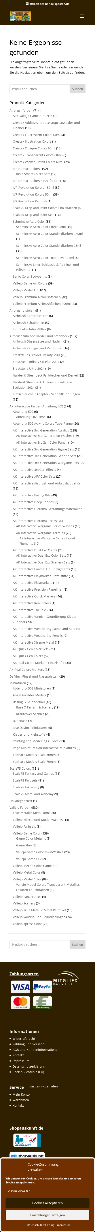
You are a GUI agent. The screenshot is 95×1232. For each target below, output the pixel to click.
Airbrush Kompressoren (30, 316)
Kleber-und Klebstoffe (29, 734)
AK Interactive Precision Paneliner (38, 589)
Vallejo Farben (20, 807)
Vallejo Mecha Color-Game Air (35, 866)
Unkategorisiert (21, 801)
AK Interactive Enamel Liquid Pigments (41, 569)
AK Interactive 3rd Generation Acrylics (41, 430)
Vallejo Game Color (27, 833)
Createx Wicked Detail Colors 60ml (38, 162)
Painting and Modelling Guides (36, 741)
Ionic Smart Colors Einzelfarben (36, 181)
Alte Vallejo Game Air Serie (32, 116)
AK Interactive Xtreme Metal (33, 642)
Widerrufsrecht (24, 1038)
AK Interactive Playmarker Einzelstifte (40, 576)
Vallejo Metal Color (26, 872)
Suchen (77, 89)
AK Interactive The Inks (30, 610)
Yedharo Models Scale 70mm (34, 761)
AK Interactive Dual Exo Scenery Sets (43, 562)
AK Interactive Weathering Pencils (38, 635)
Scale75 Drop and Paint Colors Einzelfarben (45, 208)
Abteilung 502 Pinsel (31, 417)
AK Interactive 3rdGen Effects (34, 469)
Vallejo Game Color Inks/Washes (39, 852)
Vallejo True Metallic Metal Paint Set (39, 910)
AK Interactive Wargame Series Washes (45, 526)
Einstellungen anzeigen (47, 1215)
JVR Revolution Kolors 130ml (33, 187)
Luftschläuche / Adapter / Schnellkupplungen (46, 394)
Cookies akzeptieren (47, 1203)
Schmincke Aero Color (29, 221)
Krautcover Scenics (30, 714)
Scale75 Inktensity (26, 787)
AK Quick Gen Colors (28, 656)
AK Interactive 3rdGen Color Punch (41, 442)
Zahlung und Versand (29, 1044)
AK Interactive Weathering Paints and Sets (44, 629)
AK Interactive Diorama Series (35, 521)
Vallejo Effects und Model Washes (38, 820)
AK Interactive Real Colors (32, 603)
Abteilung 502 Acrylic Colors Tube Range (43, 423)
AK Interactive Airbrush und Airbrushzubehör (46, 483)
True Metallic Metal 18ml (31, 813)
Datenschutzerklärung (40, 1225)
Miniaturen (18, 683)
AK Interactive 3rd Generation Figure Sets (43, 449)
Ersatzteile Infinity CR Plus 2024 (36, 362)
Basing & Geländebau (29, 702)
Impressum (63, 1225)
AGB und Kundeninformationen (36, 1049)
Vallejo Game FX (28, 859)
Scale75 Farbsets (25, 780)
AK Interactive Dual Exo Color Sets (41, 555)
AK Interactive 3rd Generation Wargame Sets (46, 463)
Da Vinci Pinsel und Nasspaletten (34, 676)
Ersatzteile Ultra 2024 (28, 368)
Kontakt (18, 1055)
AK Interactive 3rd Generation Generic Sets (44, 456)
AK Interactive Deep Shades (33, 502)
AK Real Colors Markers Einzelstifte (39, 663)
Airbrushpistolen (22, 310)
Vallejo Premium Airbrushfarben (37, 297)
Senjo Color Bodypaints (30, 276)
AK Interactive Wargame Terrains (40, 533)
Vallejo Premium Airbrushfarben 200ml (42, 303)
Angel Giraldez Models (29, 695)
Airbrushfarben (21, 110)
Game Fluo (24, 845)
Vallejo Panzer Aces (27, 897)
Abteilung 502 (23, 411)
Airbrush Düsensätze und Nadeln (38, 341)
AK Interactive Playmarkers (32, 582)
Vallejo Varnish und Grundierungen (39, 917)
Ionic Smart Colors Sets (33, 174)
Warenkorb (21, 1100)
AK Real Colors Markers (27, 669)
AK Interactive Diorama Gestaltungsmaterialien (47, 509)
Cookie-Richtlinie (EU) (28, 1072)
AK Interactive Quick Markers (34, 596)
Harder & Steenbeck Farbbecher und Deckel (45, 375)
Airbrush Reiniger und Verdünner (38, 348)
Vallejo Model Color (27, 879)
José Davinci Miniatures (30, 727)
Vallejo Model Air (25, 290)
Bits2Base (20, 721)
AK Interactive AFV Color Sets (34, 476)
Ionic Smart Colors (26, 169)
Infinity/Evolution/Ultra (29, 329)
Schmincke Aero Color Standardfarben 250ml (49, 234)
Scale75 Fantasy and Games (33, 773)
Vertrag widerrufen (44, 1086)
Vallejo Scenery (24, 903)
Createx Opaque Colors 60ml (34, 148)
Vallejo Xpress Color (27, 924)
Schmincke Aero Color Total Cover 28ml (45, 258)
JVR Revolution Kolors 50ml (32, 194)
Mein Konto (21, 1094)
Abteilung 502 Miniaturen (32, 688)
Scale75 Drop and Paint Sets (33, 215)
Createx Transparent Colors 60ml (37, 155)
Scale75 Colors (20, 768)
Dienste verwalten (19, 1190)
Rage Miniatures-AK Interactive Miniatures (44, 748)
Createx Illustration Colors (32, 141)
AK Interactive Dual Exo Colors (35, 550)
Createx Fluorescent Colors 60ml (37, 135)
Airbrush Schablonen (28, 322)
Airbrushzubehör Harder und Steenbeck (39, 336)
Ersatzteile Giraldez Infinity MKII (36, 355)
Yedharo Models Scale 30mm (34, 755)
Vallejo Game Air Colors (30, 283)
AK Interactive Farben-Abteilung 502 (36, 406)
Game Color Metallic (31, 838)
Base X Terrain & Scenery (34, 707)
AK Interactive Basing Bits (32, 495)
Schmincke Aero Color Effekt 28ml (41, 227)
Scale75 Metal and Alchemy (33, 794)
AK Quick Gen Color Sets (31, 649)
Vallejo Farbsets (24, 826)
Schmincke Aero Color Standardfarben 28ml (48, 245)
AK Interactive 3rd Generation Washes (44, 435)
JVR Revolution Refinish (30, 201)
